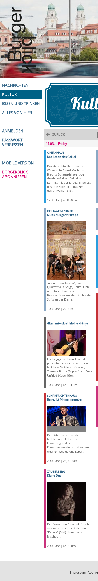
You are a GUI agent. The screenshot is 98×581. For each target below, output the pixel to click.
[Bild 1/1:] (66, 250)
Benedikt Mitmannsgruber (64, 399)
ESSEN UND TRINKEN (21, 103)
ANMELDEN (12, 130)
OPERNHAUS (55, 152)
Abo (90, 572)
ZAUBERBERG (56, 471)
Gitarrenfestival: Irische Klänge (67, 323)
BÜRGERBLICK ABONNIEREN (15, 174)
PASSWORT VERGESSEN (12, 142)
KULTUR (9, 94)
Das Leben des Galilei (61, 157)
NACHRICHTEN (15, 85)
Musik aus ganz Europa (62, 215)
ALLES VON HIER (17, 112)
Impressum (78, 572)
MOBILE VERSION (18, 162)
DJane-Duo (54, 475)
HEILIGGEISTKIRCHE (60, 211)
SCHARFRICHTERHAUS (62, 395)
